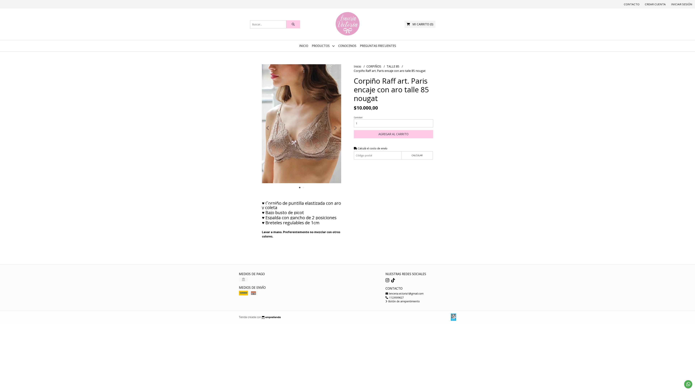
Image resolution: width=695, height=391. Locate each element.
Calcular (417, 155)
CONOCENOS (347, 46)
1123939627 (396, 297)
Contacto (631, 4)
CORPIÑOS (374, 66)
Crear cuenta (655, 4)
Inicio (303, 46)
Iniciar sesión (681, 4)
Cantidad (358, 117)
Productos (321, 46)
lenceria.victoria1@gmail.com (406, 293)
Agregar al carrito (393, 134)
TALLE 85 (393, 66)
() (422, 24)
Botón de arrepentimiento (403, 301)
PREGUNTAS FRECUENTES (378, 46)
